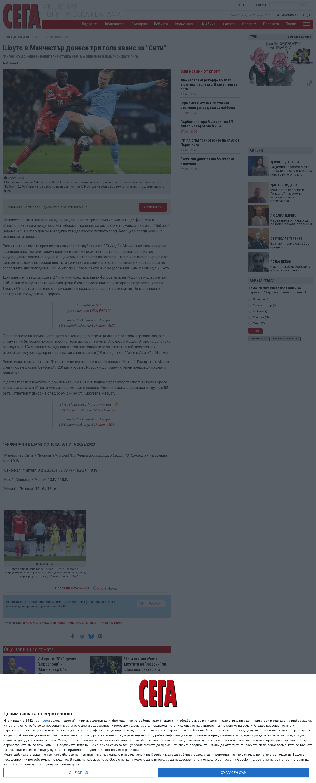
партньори (42, 720)
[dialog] (158, 729)
